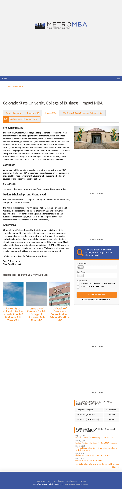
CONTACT (74, 481)
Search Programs (15, 87)
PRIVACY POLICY (52, 481)
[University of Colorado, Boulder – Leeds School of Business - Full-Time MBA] (13, 294)
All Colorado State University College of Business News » (97, 465)
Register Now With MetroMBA (23, 119)
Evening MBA (33, 113)
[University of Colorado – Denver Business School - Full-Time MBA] (59, 294)
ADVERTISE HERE (96, 193)
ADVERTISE (82, 481)
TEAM (67, 481)
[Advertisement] (61, 53)
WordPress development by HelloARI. (76, 484)
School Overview (13, 113)
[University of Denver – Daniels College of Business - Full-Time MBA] (36, 294)
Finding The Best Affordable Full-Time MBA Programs (96, 443)
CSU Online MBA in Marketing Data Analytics (83, 113)
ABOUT (61, 481)
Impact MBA (51, 113)
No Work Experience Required (92, 286)
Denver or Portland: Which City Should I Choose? (94, 438)
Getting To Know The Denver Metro (89, 461)
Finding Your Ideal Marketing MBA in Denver (92, 455)
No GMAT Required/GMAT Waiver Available (98, 283)
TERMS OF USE (40, 481)
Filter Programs (96, 295)
